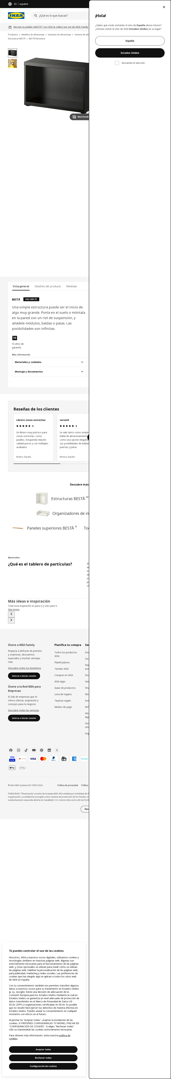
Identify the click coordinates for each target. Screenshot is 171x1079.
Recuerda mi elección (133, 62)
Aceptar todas (43, 1049)
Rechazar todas (43, 1057)
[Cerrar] (164, 7)
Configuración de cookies (43, 1066)
